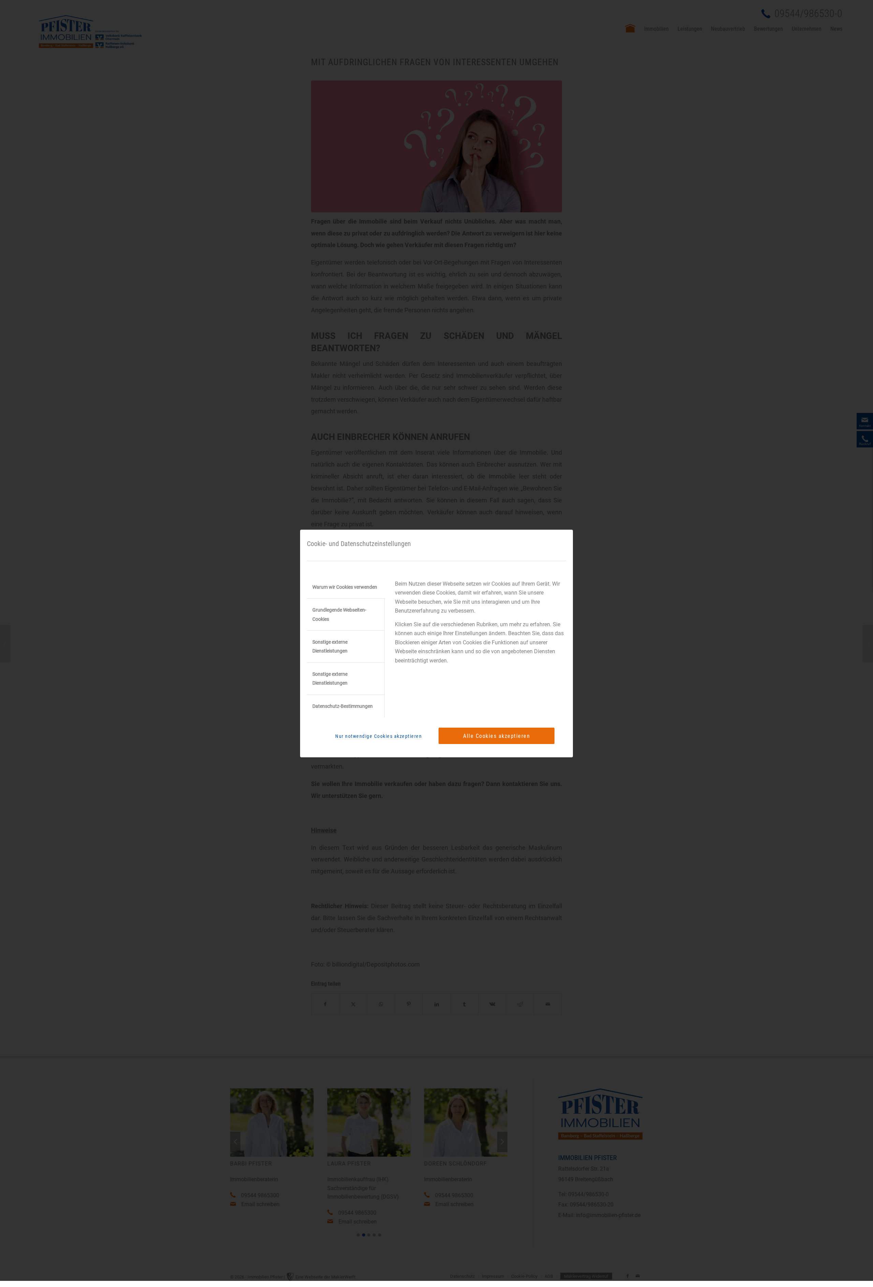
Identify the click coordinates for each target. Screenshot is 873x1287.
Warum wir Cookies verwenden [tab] (344, 587)
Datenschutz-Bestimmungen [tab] (342, 706)
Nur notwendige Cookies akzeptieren (378, 736)
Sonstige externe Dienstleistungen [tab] (329, 646)
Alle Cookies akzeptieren (496, 736)
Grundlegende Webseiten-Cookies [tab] (339, 614)
